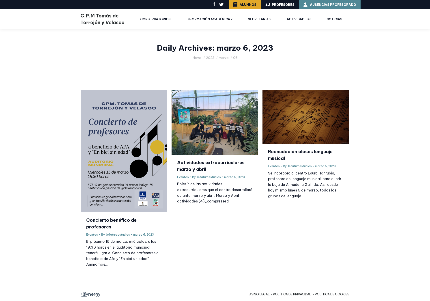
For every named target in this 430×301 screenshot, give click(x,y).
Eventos (92, 234)
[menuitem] (155, 19)
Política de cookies (332, 294)
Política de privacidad (292, 294)
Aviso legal (259, 294)
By (115, 234)
